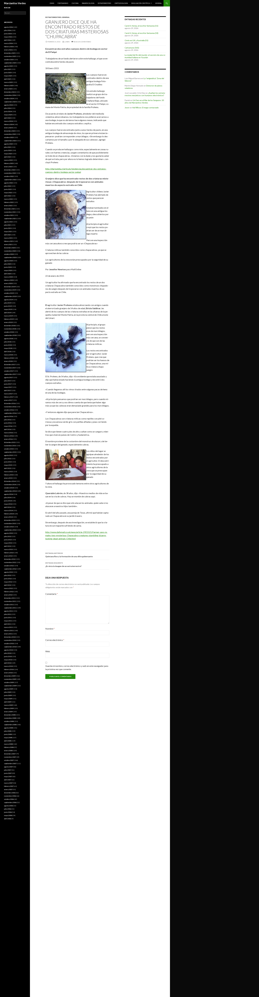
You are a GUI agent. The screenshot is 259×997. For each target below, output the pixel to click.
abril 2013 (7, 546)
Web (47, 651)
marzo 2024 (8, 121)
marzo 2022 (8, 199)
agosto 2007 (8, 767)
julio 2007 (7, 770)
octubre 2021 (9, 215)
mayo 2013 (8, 543)
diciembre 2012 (10, 559)
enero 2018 (8, 361)
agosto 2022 (8, 183)
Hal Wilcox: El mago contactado (145, 107)
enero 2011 (8, 634)
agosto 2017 (8, 377)
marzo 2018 (8, 355)
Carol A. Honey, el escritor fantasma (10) (141, 33)
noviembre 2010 (10, 640)
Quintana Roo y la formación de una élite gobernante (69, 555)
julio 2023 (7, 147)
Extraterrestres (104, 3)
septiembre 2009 (10, 686)
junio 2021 (8, 228)
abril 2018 (7, 351)
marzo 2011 (8, 627)
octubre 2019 (9, 293)
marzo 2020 (8, 277)
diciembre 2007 (10, 754)
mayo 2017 (8, 387)
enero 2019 (8, 322)
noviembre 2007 (10, 757)
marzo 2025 (8, 82)
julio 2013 (7, 536)
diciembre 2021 (10, 209)
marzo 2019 (8, 316)
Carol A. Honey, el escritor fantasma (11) (141, 26)
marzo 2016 (8, 433)
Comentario (51, 594)
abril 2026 (7, 40)
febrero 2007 (9, 786)
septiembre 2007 (10, 763)
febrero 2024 (9, 124)
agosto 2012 (8, 572)
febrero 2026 (9, 47)
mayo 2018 (8, 348)
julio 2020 (7, 264)
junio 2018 (8, 345)
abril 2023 (7, 157)
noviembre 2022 (10, 173)
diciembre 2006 (10, 793)
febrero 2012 (9, 592)
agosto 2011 (8, 611)
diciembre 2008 (10, 715)
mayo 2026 (8, 37)
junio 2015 (8, 462)
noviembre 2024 (10, 95)
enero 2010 (8, 673)
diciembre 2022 (10, 170)
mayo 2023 (8, 154)
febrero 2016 (9, 436)
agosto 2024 (8, 105)
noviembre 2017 (10, 368)
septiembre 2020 (10, 257)
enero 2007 (8, 789)
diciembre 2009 (10, 676)
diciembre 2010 (10, 637)
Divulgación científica (140, 3)
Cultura (75, 3)
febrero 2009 (9, 708)
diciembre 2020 (10, 248)
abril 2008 (7, 741)
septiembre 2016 (10, 413)
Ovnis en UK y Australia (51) (136, 40)
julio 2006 (7, 809)
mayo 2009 (8, 699)
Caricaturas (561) (132, 47)
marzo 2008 (8, 744)
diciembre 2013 (10, 520)
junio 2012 (8, 579)
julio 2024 (7, 108)
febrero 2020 (9, 280)
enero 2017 (8, 400)
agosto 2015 (8, 455)
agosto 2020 (8, 261)
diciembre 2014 (10, 481)
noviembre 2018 (10, 329)
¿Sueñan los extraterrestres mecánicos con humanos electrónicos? (145, 94)
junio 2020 (8, 267)
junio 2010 (8, 656)
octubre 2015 (9, 449)
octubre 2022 (9, 176)
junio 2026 (8, 34)
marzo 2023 (8, 160)
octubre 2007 (9, 760)
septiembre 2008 (10, 725)
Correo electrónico (54, 640)
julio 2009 (7, 692)
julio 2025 (7, 69)
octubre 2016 (9, 410)
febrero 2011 (9, 630)
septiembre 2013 (10, 530)
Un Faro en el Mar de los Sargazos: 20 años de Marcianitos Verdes (144, 101)
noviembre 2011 (10, 601)
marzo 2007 (8, 783)
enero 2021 (8, 244)
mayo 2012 (8, 582)
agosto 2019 (8, 300)
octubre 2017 (9, 371)
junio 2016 (8, 423)
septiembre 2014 (10, 491)
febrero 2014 (9, 514)
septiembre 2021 (10, 218)
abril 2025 (7, 79)
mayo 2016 (8, 426)
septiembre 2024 (10, 102)
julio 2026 (7, 30)
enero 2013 (8, 556)
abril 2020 (7, 274)
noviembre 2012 (10, 562)
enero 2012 (8, 595)
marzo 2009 (8, 705)
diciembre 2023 (10, 131)
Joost (127, 107)
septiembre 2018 (10, 335)
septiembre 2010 (10, 647)
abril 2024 (7, 118)
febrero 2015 (9, 475)
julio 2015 (7, 459)
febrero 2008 (9, 747)
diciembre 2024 (10, 92)
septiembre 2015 (10, 452)
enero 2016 (8, 439)
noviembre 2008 (10, 718)
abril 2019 (7, 313)
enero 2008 (8, 751)
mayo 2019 (8, 309)
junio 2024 (8, 111)
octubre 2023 (9, 137)
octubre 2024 (9, 98)
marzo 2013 (8, 549)
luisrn (67, 42)
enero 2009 (8, 712)
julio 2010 (7, 653)
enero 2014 (8, 517)
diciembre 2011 (10, 598)
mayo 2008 (8, 738)
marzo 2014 (8, 510)
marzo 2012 (8, 588)
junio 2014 (8, 501)
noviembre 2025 (10, 56)
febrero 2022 (9, 202)
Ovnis (52, 3)
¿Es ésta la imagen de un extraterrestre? (63, 564)
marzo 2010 (8, 666)
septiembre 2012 (10, 569)
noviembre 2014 (10, 484)
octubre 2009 (9, 682)
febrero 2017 (9, 397)
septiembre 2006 (10, 802)
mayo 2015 (8, 465)
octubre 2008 (9, 721)
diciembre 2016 (10, 403)
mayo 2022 (8, 193)
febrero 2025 (9, 85)
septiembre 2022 (10, 180)
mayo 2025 (8, 76)
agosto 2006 (8, 806)
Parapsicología (88, 3)
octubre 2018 (9, 332)
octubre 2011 (9, 605)
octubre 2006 (9, 799)
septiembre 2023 (10, 141)
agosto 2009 (8, 689)
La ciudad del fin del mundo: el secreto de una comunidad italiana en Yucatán (145, 56)
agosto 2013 (8, 533)
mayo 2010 (8, 660)
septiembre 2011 (10, 608)
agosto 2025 (8, 66)
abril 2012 (7, 585)
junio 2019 (8, 306)
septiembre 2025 (10, 63)
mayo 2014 (8, 504)
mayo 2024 (8, 115)
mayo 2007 (8, 776)
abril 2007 (7, 780)
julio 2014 (7, 497)
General (158, 3)
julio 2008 (7, 731)
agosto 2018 (8, 339)
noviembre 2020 (10, 251)
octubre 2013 (9, 527)
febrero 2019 (9, 319)
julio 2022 (7, 186)
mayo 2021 (8, 231)
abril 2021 (7, 235)
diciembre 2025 (10, 53)
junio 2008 (8, 734)
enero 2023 (8, 167)
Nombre (50, 628)
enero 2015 (8, 478)
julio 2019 (7, 303)
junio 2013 (8, 540)
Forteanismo (63, 3)
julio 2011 (7, 614)
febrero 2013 (9, 553)
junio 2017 (8, 384)
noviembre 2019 (10, 290)
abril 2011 (7, 624)
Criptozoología (121, 3)
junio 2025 (8, 73)
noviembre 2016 (10, 407)
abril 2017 (7, 390)
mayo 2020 (8, 270)
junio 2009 (8, 695)
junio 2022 (8, 189)
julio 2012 (7, 575)
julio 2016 (7, 420)
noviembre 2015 (10, 446)
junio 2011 (8, 618)
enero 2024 (8, 128)
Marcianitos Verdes (15, 3)
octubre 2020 (9, 254)
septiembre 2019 (10, 296)
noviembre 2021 (10, 212)
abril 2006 (7, 819)
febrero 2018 (9, 358)
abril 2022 (7, 196)
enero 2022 (8, 206)
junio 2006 (8, 812)
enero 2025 (8, 89)
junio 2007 (8, 773)
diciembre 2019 (10, 287)
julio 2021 (7, 225)
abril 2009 (7, 702)
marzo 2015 (8, 472)
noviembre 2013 (10, 523)
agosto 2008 (8, 728)
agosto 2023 (8, 144)
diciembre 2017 (10, 364)
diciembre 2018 (10, 326)
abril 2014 (7, 507)
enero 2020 (8, 283)
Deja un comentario (82, 42)
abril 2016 (7, 429)
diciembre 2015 (10, 442)
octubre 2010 (9, 643)
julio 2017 (7, 381)
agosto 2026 (8, 27)
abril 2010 (7, 663)
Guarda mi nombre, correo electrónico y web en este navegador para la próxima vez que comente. (76, 667)
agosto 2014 (8, 494)
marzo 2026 (8, 43)
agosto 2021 (8, 222)
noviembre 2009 (10, 679)
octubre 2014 (9, 488)
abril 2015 (7, 468)
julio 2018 (7, 342)
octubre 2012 (9, 566)
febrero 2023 (9, 163)
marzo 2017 (8, 394)
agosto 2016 (8, 416)
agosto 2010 (8, 650)
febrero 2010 (9, 669)
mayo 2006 (8, 815)
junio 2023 (8, 150)
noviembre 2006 (10, 796)
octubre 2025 (9, 60)
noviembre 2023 (10, 134)
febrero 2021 (9, 241)
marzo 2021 (8, 238)
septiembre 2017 (10, 374)
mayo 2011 (8, 621)
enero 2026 (8, 50)
